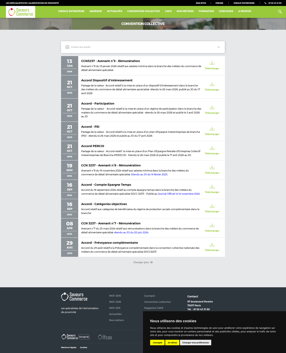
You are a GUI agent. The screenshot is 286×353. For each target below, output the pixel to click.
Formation (206, 11)
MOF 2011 (114, 308)
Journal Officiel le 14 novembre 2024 (179, 193)
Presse (219, 3)
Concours (226, 11)
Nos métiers (185, 11)
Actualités (114, 11)
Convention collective (157, 302)
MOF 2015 (115, 295)
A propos (244, 11)
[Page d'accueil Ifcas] (105, 337)
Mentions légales (68, 347)
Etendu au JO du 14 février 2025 (149, 174)
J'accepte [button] (157, 342)
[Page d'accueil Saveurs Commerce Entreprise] (76, 337)
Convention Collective (143, 11)
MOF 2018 (115, 302)
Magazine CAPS (153, 308)
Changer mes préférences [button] (195, 342)
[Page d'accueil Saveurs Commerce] (20, 12)
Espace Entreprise (244, 3)
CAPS (168, 11)
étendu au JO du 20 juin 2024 (131, 232)
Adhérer (96, 11)
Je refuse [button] (172, 342)
